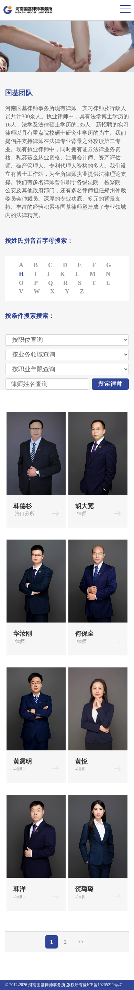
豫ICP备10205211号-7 (102, 984)
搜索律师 (110, 383)
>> (81, 942)
